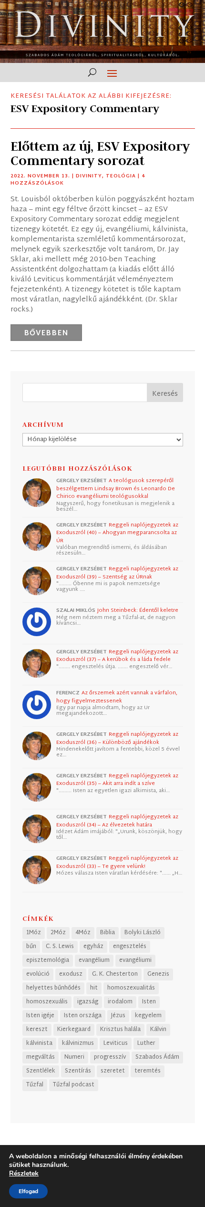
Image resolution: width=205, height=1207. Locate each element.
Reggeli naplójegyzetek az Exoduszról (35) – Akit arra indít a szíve (117, 780)
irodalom (120, 1002)
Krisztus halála (120, 1029)
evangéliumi (135, 960)
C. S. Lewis (60, 946)
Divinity (89, 176)
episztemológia (47, 960)
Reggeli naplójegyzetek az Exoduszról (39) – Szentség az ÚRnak (117, 573)
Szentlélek (40, 1071)
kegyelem (148, 1016)
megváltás (40, 1057)
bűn (31, 946)
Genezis (158, 974)
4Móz (83, 933)
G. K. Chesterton (115, 974)
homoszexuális (47, 1002)
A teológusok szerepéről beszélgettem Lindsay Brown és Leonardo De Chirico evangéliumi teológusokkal (115, 488)
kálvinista (39, 1043)
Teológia (121, 176)
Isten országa (83, 1016)
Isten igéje (40, 1016)
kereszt (37, 1029)
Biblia (107, 933)
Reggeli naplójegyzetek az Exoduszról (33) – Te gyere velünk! (117, 862)
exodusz (70, 974)
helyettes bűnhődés (53, 988)
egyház (93, 946)
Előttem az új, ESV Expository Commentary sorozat (100, 153)
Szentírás (78, 1071)
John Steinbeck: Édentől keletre (137, 610)
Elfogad (28, 1191)
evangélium (94, 960)
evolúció (38, 974)
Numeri (74, 1057)
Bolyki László (142, 933)
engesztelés (129, 946)
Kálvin (158, 1029)
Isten (149, 1002)
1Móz (33, 933)
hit (94, 988)
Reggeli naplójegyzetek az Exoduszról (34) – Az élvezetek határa (117, 821)
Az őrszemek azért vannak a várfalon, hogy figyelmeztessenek (116, 697)
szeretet (113, 1071)
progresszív (110, 1057)
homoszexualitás (131, 988)
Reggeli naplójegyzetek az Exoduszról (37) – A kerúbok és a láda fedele (117, 656)
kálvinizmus (78, 1043)
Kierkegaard (74, 1029)
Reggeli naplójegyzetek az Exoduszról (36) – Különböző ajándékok (117, 738)
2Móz (58, 933)
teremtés (147, 1071)
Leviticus (115, 1043)
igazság (87, 1002)
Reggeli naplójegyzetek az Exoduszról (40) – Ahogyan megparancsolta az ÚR (117, 533)
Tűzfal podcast (73, 1085)
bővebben (46, 333)
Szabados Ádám (157, 1057)
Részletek (24, 1173)
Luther (146, 1043)
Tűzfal (34, 1085)
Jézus (118, 1016)
